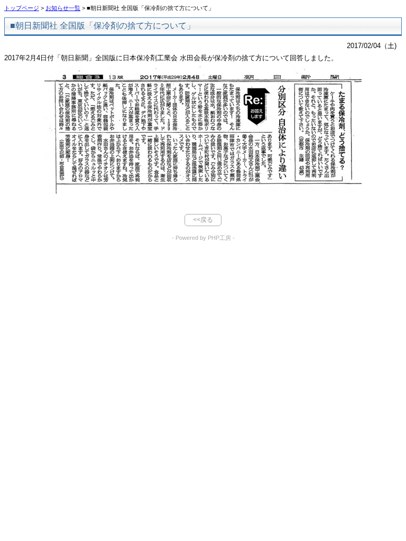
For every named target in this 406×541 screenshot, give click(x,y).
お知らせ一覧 (62, 8)
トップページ (21, 8)
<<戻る (203, 219)
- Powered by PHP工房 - (203, 238)
